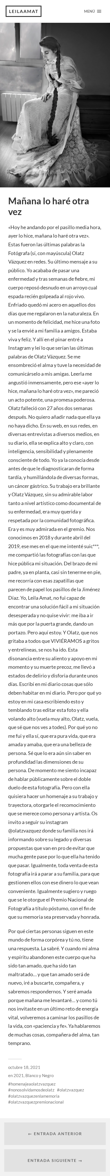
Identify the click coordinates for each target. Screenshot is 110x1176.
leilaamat (24, 11)
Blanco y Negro (39, 1075)
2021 (19, 1075)
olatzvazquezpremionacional (37, 1101)
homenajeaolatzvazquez (33, 1083)
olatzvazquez (72, 1089)
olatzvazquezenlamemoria (35, 1096)
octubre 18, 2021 (24, 1067)
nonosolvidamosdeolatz (32, 1089)
